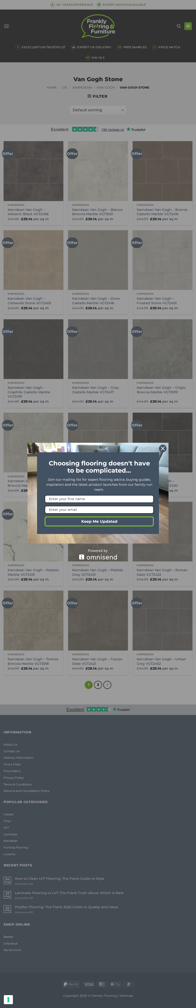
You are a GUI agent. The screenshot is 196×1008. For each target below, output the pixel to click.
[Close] (163, 448)
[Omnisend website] (98, 554)
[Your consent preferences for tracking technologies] (8, 999)
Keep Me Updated (99, 521)
